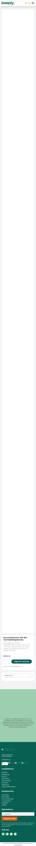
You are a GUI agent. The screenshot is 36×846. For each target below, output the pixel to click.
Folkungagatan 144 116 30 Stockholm (7, 755)
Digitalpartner (18, 845)
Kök (9, 666)
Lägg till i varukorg (21, 661)
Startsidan (5, 772)
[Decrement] (5, 661)
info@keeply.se (6, 759)
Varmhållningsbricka (16, 666)
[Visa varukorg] (29, 3)
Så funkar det (5, 774)
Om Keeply (5, 782)
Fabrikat (4, 805)
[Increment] (8, 661)
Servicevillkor (5, 796)
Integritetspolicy (6, 801)
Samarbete (5, 803)
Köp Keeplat (5, 778)
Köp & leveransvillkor (8, 799)
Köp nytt (4, 776)
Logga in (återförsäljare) (8, 786)
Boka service (5, 784)
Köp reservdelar (6, 780)
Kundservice (5, 794)
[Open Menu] (33, 3)
